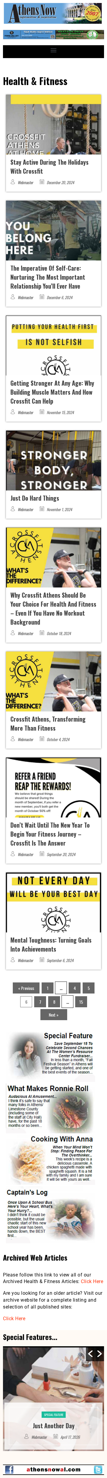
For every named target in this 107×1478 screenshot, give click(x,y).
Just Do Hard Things (34, 497)
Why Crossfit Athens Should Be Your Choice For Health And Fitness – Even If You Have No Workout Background (53, 608)
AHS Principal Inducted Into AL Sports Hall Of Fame (53, 1421)
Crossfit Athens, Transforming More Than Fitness (48, 723)
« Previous (26, 988)
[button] (54, 50)
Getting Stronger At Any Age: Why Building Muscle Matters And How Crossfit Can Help (52, 391)
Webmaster (25, 182)
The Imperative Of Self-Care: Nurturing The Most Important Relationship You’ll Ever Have (47, 277)
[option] (53, 1398)
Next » (54, 1014)
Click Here (92, 1281)
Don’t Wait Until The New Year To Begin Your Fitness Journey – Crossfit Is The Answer (50, 833)
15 (81, 1002)
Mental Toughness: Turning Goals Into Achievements (51, 944)
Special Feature (53, 1405)
